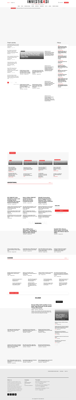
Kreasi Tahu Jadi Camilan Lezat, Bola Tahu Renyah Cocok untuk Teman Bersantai (41, 306)
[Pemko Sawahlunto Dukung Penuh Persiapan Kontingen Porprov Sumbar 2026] (14, 242)
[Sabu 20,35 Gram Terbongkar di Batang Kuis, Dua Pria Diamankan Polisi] (9, 280)
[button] (13, 3)
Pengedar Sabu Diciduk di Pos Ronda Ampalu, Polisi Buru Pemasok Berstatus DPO (16, 284)
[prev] (63, 8)
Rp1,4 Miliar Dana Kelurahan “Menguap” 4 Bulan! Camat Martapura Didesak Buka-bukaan (12, 51)
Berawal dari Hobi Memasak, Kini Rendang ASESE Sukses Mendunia (44, 345)
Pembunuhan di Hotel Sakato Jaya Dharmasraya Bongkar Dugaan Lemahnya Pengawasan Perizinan (62, 52)
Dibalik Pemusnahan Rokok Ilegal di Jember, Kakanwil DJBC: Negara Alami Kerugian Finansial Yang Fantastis (45, 200)
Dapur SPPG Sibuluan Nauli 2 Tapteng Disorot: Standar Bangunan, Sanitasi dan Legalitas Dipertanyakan (45, 249)
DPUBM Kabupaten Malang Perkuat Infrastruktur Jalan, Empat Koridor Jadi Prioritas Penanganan (37, 85)
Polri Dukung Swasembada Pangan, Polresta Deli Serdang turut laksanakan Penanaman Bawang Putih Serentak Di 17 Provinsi (61, 274)
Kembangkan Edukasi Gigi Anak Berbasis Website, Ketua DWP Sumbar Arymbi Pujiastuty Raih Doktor (12, 174)
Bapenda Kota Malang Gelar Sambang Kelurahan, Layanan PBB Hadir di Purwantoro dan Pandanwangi (44, 216)
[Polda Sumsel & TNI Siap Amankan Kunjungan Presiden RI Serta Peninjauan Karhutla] (35, 169)
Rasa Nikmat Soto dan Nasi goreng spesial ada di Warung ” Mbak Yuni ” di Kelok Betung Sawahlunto (29, 330)
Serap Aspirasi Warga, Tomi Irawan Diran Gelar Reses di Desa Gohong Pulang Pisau (28, 8)
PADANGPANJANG (42, 160)
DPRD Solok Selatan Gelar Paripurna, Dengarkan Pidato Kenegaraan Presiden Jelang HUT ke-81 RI (45, 211)
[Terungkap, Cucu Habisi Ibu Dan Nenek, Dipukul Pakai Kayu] (65, 175)
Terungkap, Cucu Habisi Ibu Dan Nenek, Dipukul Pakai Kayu (57, 174)
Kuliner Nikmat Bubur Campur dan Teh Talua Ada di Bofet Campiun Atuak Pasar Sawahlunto (14, 361)
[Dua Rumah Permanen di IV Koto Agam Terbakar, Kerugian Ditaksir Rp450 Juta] (35, 175)
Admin (8, 78)
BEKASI (59, 45)
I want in (61, 210)
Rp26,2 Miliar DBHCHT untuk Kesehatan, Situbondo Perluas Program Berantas (29, 199)
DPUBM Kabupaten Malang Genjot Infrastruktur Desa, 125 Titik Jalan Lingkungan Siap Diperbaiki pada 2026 (49, 54)
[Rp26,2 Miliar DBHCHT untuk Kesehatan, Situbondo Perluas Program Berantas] (30, 191)
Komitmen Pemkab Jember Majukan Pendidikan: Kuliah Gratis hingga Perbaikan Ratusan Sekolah (13, 76)
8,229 (15, 82)
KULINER (32, 309)
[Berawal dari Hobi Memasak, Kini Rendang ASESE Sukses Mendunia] (45, 338)
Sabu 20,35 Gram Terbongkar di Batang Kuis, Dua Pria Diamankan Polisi (17, 280)
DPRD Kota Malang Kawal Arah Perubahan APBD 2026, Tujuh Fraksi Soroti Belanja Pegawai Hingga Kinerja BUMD (45, 207)
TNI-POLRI (24, 170)
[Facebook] (8, 394)
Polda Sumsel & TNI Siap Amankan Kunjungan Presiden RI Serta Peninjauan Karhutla (28, 168)
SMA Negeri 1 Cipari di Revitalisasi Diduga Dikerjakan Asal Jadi (62, 71)
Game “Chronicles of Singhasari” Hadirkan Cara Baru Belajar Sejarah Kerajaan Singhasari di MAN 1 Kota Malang (62, 316)
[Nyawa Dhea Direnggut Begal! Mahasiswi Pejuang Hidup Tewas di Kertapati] (25, 280)
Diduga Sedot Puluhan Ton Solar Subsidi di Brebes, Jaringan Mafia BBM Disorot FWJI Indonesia (62, 47)
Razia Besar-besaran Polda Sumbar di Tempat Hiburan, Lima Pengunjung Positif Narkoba (63, 284)
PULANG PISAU (23, 51)
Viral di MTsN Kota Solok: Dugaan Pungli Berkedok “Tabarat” (62, 75)
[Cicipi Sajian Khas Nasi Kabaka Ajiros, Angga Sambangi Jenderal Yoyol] (14, 323)
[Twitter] (13, 394)
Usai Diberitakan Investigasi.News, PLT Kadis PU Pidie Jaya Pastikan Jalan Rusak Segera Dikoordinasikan (42, 175)
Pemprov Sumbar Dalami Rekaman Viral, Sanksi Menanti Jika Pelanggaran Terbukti (57, 168)
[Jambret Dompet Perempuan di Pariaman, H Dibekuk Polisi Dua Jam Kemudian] (45, 266)
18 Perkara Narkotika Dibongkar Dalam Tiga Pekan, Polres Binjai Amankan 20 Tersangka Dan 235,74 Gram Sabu (32, 284)
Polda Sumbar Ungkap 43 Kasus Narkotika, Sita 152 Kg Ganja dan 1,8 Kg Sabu (48, 284)
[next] (64, 8)
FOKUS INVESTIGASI (60, 50)
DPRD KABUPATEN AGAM (28, 160)
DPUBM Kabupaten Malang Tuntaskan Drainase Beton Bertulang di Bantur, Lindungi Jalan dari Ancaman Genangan (25, 71)
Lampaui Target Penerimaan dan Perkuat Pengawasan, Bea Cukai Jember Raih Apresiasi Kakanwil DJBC (14, 207)
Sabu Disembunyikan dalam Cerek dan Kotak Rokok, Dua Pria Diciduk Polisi (48, 280)
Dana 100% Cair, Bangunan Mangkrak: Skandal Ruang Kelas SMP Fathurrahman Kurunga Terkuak (63, 66)
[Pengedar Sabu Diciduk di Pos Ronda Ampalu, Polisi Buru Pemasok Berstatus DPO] (9, 284)
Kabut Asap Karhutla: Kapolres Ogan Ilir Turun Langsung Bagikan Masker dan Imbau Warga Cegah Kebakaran (12, 169)
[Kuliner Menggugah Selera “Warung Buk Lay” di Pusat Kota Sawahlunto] (45, 354)
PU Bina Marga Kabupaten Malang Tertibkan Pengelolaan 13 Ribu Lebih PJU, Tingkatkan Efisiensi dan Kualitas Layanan (50, 99)
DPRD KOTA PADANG (57, 159)
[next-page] (8, 84)
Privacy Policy (65, 212)
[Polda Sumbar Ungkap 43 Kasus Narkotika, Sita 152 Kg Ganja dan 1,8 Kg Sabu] (40, 284)
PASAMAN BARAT (55, 176)
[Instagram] (11, 394)
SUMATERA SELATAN (11, 171)
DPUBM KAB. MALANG (48, 51)
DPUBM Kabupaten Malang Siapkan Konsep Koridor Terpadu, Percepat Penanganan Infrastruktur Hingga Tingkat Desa (25, 86)
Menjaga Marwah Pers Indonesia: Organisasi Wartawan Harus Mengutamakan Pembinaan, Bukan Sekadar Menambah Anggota (61, 327)
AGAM (10, 160)
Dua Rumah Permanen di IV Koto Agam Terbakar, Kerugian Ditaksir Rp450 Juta (27, 174)
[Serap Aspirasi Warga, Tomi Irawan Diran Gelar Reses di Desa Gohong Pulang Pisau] (32, 50)
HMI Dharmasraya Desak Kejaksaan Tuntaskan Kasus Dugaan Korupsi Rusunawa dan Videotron (61, 332)
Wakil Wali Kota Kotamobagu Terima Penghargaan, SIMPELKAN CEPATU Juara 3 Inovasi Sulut (30, 216)
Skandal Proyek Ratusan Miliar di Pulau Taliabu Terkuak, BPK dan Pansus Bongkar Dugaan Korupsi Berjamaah (62, 57)
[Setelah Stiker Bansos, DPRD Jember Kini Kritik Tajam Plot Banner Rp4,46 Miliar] (45, 231)
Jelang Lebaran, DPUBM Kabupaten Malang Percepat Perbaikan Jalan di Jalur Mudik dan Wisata (49, 84)
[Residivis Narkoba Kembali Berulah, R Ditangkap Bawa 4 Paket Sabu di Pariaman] (14, 266)
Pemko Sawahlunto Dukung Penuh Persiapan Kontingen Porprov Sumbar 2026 (13, 57)
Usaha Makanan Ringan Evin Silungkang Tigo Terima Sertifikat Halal (30, 360)
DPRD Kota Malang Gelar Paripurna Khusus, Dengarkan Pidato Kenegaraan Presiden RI (29, 211)
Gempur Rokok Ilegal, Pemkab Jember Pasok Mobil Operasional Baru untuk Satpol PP (14, 211)
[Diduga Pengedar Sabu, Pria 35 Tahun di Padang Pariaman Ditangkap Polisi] (56, 280)
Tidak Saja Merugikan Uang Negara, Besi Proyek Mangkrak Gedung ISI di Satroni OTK (63, 85)
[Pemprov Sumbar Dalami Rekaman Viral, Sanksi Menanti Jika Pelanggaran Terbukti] (65, 169)
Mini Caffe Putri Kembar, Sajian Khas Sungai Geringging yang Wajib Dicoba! (29, 345)
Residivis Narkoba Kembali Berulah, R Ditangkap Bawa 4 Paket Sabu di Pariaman (13, 273)
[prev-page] (55, 345)
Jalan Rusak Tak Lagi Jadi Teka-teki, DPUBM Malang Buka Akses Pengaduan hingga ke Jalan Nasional (38, 71)
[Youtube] (15, 394)
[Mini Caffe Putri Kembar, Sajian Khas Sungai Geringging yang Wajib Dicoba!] (30, 338)
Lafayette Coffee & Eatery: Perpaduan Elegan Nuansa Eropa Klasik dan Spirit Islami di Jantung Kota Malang (14, 345)
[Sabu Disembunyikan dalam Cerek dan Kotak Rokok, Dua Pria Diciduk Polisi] (40, 280)
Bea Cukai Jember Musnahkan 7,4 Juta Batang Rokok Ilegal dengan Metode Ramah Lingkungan (29, 207)
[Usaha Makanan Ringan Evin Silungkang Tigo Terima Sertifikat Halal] (30, 354)
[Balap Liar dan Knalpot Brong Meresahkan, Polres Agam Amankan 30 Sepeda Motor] (30, 266)
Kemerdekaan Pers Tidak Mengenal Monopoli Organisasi (60, 341)
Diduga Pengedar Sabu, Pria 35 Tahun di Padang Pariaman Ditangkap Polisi (63, 280)
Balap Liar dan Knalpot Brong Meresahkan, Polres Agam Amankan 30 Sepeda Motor (30, 273)
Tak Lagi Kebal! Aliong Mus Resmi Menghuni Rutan (62, 62)
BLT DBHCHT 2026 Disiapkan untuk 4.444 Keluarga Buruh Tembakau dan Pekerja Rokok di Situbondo (13, 200)
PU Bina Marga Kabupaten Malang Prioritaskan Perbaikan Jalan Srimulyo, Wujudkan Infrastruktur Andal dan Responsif (49, 68)
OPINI (55, 324)
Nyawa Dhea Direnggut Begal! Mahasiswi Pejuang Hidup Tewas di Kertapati (32, 280)
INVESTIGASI (9, 47)
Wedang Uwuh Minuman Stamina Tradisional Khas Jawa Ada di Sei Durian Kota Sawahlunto (45, 330)
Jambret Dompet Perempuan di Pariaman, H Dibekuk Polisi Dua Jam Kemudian (45, 273)
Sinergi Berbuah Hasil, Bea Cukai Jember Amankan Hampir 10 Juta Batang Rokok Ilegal (14, 216)
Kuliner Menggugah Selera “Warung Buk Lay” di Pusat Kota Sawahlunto (45, 360)
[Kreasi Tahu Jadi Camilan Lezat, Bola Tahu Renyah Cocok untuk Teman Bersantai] (18, 309)
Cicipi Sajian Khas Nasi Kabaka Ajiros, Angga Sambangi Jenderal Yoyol (13, 330)
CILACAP (59, 69)
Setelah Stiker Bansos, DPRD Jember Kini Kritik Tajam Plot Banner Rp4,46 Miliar (12, 63)
